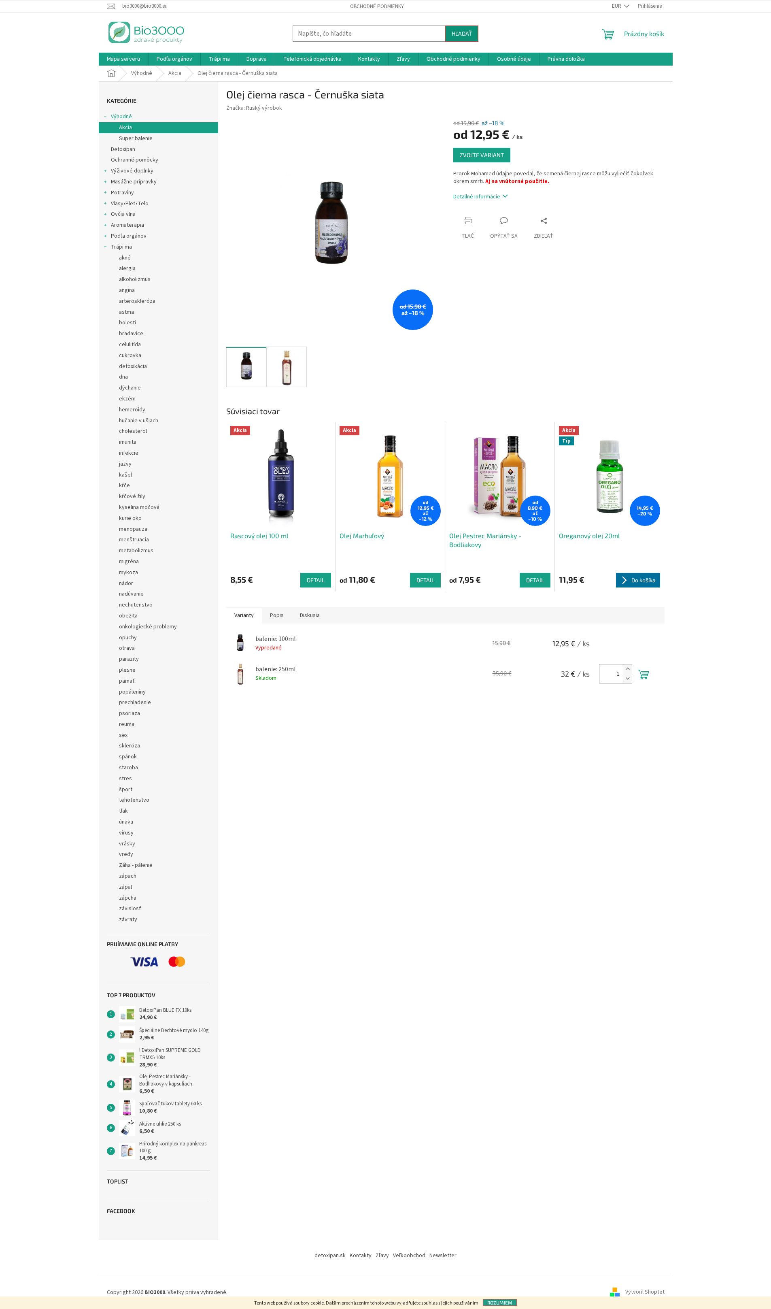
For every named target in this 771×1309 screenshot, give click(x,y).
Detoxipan (123, 149)
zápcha (127, 898)
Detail (316, 580)
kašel (125, 475)
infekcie (128, 453)
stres (125, 779)
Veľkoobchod (409, 1256)
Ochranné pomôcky (134, 160)
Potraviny (122, 193)
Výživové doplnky (132, 171)
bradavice (131, 334)
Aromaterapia (127, 225)
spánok (128, 757)
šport (125, 789)
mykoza (128, 572)
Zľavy (382, 1256)
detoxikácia (133, 366)
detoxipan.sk (330, 1256)
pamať (127, 681)
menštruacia (134, 540)
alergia (127, 268)
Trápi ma (121, 247)
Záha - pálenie (136, 865)
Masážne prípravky (134, 182)
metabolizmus (136, 551)
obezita (128, 616)
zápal (125, 887)
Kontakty (361, 1256)
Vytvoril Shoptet (645, 1292)
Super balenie (136, 138)
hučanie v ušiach (138, 421)
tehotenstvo (134, 800)
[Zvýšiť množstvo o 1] (628, 669)
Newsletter (443, 1256)
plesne (127, 670)
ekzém (127, 399)
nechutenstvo (136, 605)
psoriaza (129, 713)
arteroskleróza (137, 301)
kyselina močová (139, 507)
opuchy (128, 638)
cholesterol (133, 431)
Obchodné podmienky (377, 6)
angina (127, 290)
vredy (126, 854)
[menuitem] (123, 59)
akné (125, 258)
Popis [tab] (277, 615)
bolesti (127, 323)
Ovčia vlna (123, 214)
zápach (127, 876)
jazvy (125, 464)
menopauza (133, 529)
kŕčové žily (132, 496)
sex (123, 735)
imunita (127, 442)
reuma (126, 724)
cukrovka (130, 355)
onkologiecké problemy (148, 627)
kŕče (124, 485)
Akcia (125, 127)
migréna (129, 562)
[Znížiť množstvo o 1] (628, 678)
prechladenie (135, 702)
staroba (128, 768)
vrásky (127, 844)
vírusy (126, 833)
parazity (129, 659)
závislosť (130, 909)
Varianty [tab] (244, 615)
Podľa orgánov (129, 236)
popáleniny (132, 692)
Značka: (254, 108)
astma (126, 312)
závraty (128, 919)
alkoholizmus (135, 279)
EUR (617, 6)
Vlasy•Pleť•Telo (130, 204)
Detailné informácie (476, 197)
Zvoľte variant (482, 154)
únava (126, 822)
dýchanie (130, 388)
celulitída (130, 345)
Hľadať (462, 33)
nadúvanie (131, 594)
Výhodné (121, 117)
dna (123, 377)
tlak (123, 811)
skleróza (129, 746)
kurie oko (130, 518)
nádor (126, 583)
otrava (127, 648)
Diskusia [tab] (310, 615)
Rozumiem (499, 1302)
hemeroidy (132, 410)
